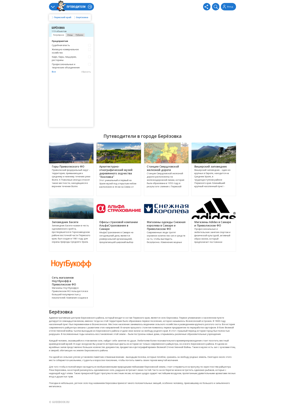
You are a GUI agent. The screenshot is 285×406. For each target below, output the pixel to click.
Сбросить (86, 72)
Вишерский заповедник (210, 166)
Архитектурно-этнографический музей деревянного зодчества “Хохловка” (116, 171)
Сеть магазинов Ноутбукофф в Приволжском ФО (64, 281)
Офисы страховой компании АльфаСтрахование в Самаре (118, 225)
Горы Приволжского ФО (68, 166)
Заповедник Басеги (65, 222)
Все (54, 71)
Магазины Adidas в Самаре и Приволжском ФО (212, 223)
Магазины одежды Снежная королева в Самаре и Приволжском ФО (166, 225)
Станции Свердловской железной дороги (163, 168)
